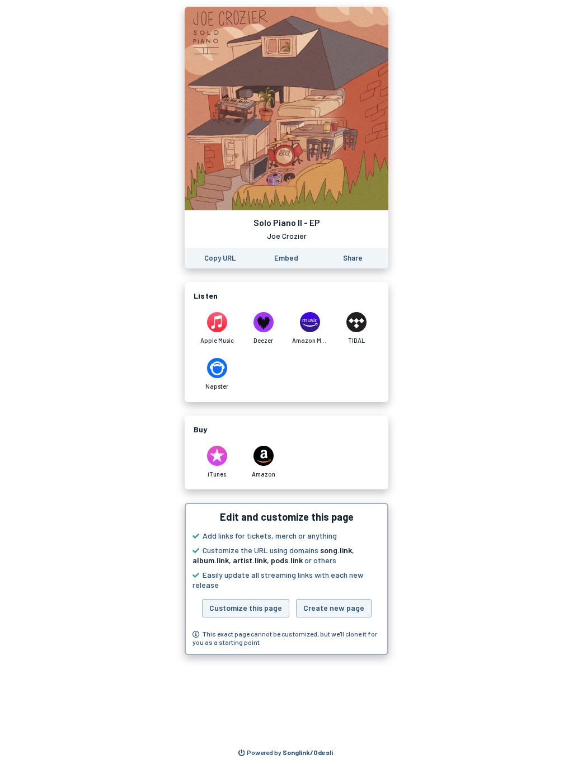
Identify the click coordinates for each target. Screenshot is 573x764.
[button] (286, 579)
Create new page (333, 607)
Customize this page (245, 607)
